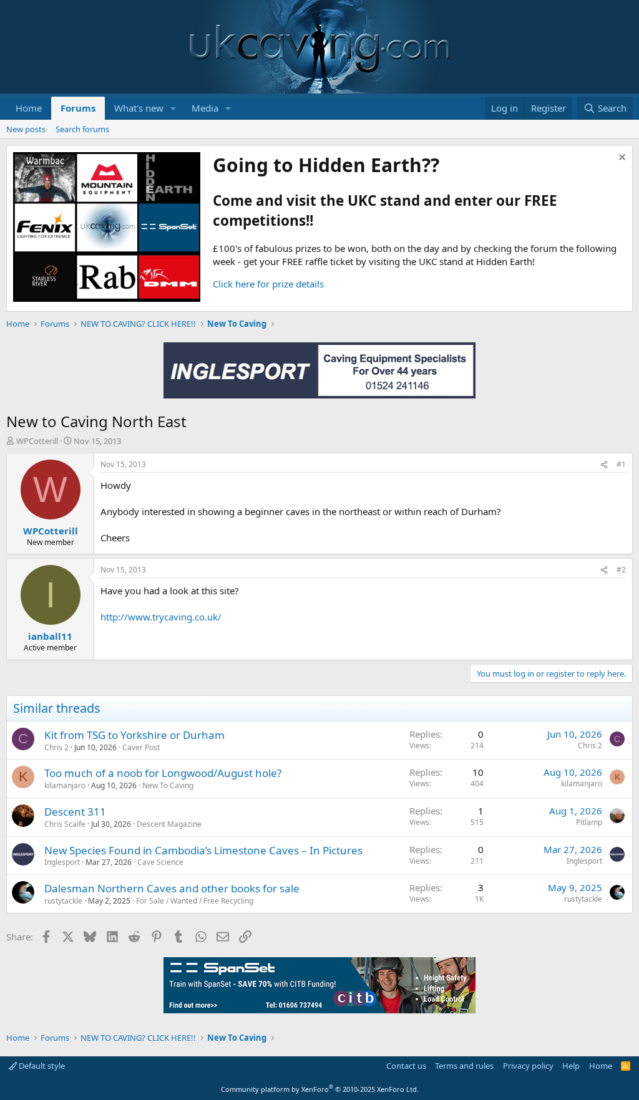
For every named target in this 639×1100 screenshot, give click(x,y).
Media (205, 108)
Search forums (82, 129)
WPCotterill (37, 440)
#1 (621, 464)
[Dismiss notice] (620, 158)
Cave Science (160, 862)
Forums (78, 108)
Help (571, 1065)
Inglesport (62, 862)
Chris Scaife (64, 824)
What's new (138, 108)
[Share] (604, 465)
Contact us (406, 1065)
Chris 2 (56, 747)
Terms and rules (464, 1065)
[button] (173, 108)
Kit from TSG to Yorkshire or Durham (134, 735)
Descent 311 (75, 811)
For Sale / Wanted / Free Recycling (194, 900)
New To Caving (167, 785)
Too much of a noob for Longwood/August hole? (162, 773)
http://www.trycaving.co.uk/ (161, 616)
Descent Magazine (169, 824)
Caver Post (141, 747)
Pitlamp (589, 822)
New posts (26, 129)
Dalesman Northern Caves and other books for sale (172, 888)
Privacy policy (528, 1065)
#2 (621, 569)
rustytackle (63, 900)
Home (29, 108)
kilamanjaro (64, 785)
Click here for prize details (268, 283)
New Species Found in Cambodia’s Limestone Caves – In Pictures (203, 850)
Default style (41, 1065)
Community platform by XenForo (320, 1089)
